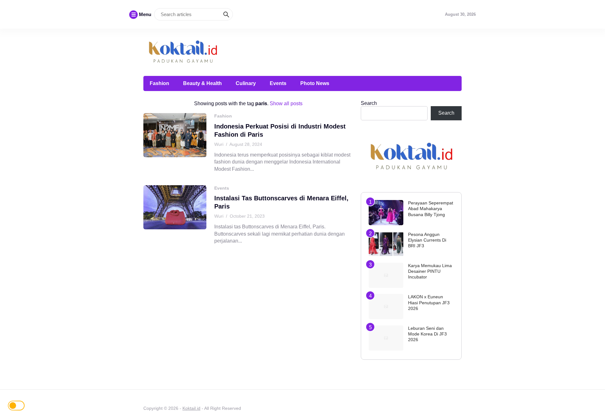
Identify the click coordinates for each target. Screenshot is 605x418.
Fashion (159, 83)
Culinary (246, 83)
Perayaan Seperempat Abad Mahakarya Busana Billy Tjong (430, 208)
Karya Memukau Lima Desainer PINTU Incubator (430, 271)
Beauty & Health (202, 83)
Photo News (314, 83)
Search (369, 103)
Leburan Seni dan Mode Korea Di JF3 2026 (427, 334)
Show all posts (286, 103)
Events (278, 83)
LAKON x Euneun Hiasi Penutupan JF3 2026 (429, 302)
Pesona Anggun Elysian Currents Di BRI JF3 (427, 240)
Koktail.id (191, 408)
